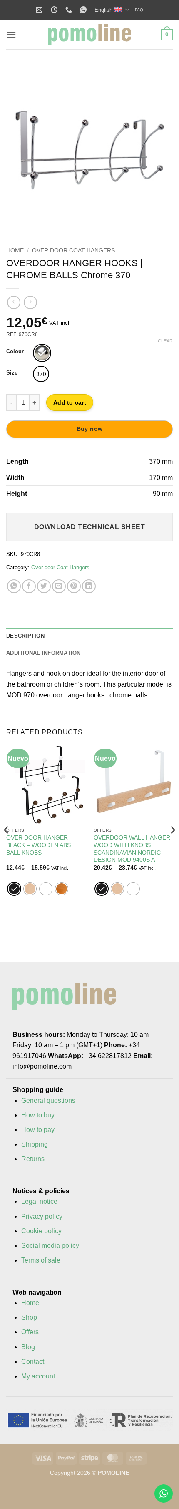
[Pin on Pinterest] (74, 586)
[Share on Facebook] (29, 586)
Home (15, 250)
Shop (29, 1317)
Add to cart (69, 402)
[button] (11, 34)
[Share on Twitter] (44, 586)
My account (38, 1376)
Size (11, 373)
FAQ (139, 10)
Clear (165, 340)
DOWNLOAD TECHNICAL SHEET (89, 527)
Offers (30, 1331)
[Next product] (13, 302)
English (103, 10)
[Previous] (19, 149)
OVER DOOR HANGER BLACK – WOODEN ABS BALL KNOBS (38, 845)
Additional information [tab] (43, 653)
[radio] (42, 353)
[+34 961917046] (69, 10)
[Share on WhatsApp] (14, 586)
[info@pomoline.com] (40, 10)
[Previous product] (30, 302)
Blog (28, 1347)
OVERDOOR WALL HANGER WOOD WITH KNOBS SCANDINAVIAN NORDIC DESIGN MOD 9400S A (132, 849)
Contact (32, 1361)
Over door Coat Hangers (73, 250)
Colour (15, 352)
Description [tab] (25, 636)
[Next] (159, 149)
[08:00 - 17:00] (55, 10)
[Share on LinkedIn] (89, 586)
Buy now (90, 428)
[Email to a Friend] (59, 586)
